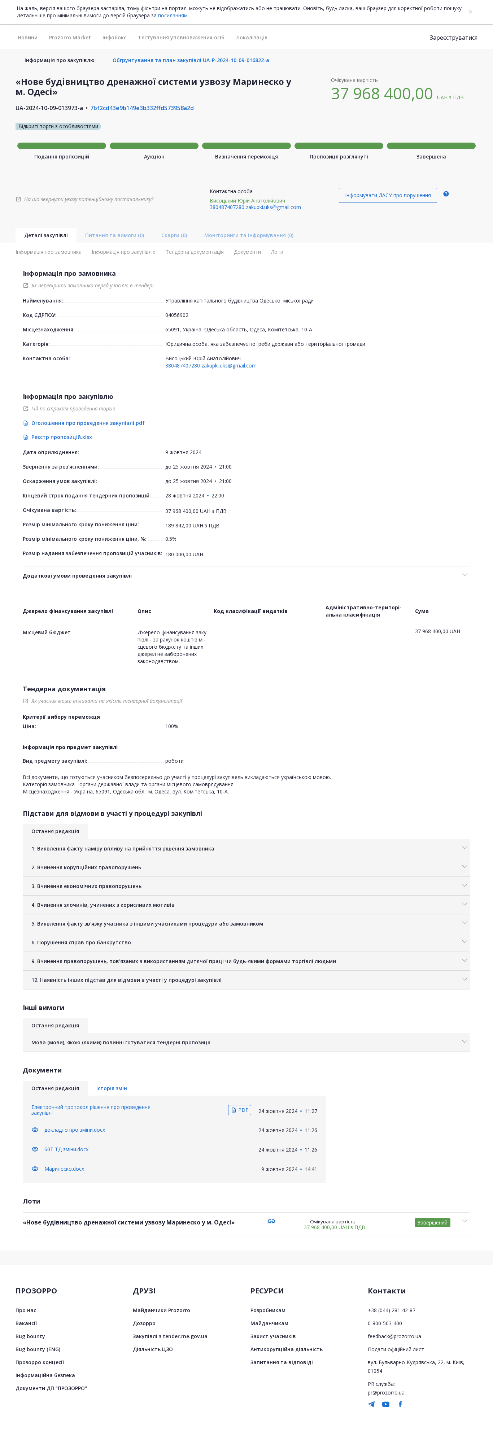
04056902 (176, 315)
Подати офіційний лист (396, 1349)
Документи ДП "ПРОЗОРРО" (51, 1388)
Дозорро (144, 1323)
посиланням (173, 15)
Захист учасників (273, 1336)
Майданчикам (269, 1323)
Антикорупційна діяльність (286, 1349)
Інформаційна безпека (45, 1375)
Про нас (26, 1310)
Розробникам (267, 1310)
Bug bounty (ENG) (38, 1349)
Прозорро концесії (40, 1362)
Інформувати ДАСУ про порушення (388, 195)
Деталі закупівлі (46, 235)
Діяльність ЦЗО (153, 1349)
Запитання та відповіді (281, 1362)
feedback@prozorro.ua (394, 1336)
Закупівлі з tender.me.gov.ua (170, 1336)
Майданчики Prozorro (161, 1310)
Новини (28, 37)
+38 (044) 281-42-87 (391, 1310)
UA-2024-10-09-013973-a (49, 108)
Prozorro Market (70, 37)
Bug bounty (30, 1336)
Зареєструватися (453, 38)
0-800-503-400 (385, 1323)
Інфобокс (114, 37)
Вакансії (26, 1323)
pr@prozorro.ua (386, 1392)
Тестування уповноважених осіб (181, 37)
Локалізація (251, 37)
